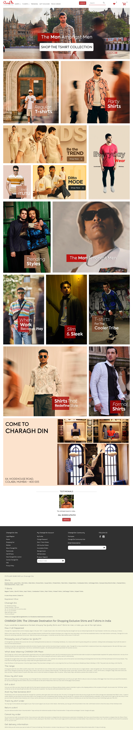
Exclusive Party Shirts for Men (108, 583)
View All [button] (66, 520)
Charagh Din (11, 603)
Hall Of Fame (10, 554)
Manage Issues (41, 551)
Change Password (42, 539)
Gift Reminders (41, 554)
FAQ (7, 563)
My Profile (40, 536)
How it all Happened (14, 628)
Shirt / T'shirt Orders (43, 542)
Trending (34, 4)
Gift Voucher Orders (43, 545)
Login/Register (10, 536)
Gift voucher (44, 4)
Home (8, 539)
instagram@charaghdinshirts (19, 616)
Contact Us (20, 595)
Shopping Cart (10, 542)
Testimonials (9, 551)
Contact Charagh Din (12, 560)
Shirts (17, 4)
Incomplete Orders (42, 548)
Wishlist (8, 545)
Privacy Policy (10, 566)
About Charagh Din (11, 548)
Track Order (56, 4)
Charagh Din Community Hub (76, 539)
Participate (71, 536)
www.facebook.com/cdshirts (45, 616)
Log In (82, 3)
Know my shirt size (14, 676)
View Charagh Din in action (14, 557)
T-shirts (25, 4)
